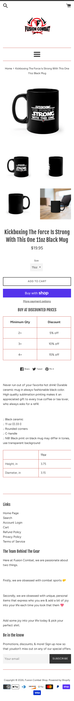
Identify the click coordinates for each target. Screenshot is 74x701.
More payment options (37, 301)
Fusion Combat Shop (36, 680)
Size (36, 260)
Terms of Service (14, 541)
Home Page (11, 513)
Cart (6, 527)
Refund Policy (12, 532)
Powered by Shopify (59, 680)
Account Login (12, 522)
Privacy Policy (12, 537)
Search (7, 518)
